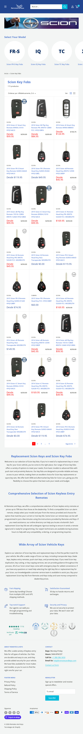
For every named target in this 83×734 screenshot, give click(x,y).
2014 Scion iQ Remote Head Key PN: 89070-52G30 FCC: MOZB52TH (65, 386)
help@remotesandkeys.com (65, 660)
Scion (9, 122)
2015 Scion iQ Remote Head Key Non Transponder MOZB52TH (41, 257)
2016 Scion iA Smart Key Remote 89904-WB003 (65, 126)
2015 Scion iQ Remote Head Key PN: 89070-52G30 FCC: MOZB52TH (16, 257)
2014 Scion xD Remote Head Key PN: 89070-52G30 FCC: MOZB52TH (65, 300)
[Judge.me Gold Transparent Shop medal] (53, 626)
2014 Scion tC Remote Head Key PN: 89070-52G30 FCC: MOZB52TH (40, 386)
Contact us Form (52, 665)
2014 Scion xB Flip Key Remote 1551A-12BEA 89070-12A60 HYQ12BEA (65, 342)
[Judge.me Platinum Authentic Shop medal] (44, 626)
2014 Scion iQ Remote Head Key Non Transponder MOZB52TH (16, 429)
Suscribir (52, 698)
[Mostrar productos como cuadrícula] (71, 93)
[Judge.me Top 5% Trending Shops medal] (53, 633)
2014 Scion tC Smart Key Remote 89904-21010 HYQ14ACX (16, 386)
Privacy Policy (9, 682)
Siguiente (69, 444)
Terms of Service (11, 692)
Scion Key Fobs (15, 73)
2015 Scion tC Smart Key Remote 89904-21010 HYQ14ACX (40, 214)
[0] (77, 6)
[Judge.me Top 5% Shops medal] (72, 626)
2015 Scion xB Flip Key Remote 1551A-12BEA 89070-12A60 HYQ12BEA (16, 214)
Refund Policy (9, 685)
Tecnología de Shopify (12, 727)
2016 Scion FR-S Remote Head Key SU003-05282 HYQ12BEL (40, 171)
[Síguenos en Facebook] (5, 712)
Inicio (6, 73)
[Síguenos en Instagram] (14, 712)
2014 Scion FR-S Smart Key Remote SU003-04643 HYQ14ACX (41, 429)
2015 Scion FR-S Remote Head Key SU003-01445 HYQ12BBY (16, 300)
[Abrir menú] (5, 6)
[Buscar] (64, 6)
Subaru (34, 295)
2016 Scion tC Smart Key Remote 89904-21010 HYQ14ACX (16, 127)
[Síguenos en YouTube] (18, 712)
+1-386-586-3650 (58, 657)
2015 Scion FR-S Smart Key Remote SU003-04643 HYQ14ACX (66, 257)
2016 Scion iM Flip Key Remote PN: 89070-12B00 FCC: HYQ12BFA (41, 127)
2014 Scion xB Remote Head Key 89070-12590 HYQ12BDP (40, 342)
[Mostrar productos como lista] (74, 93)
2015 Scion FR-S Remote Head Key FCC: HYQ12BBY (41, 299)
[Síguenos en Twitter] (9, 712)
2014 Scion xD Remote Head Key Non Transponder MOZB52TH (16, 342)
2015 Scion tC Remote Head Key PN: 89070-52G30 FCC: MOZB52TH (65, 214)
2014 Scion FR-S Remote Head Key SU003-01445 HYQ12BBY (65, 429)
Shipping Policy (10, 689)
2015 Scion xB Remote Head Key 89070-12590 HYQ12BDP (65, 171)
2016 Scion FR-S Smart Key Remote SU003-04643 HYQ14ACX (17, 171)
